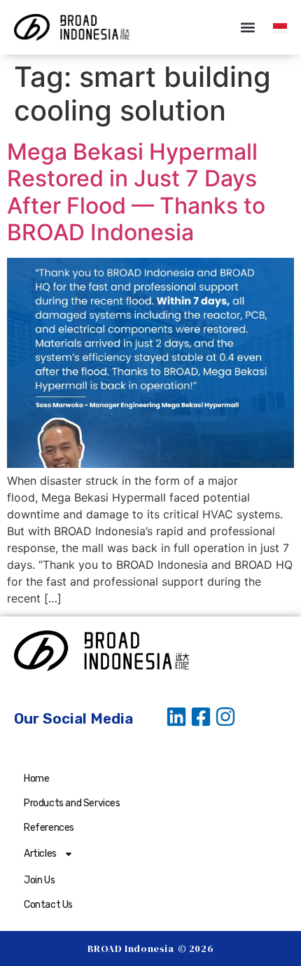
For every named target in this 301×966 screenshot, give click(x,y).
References (49, 828)
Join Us (39, 880)
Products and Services (72, 803)
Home (36, 779)
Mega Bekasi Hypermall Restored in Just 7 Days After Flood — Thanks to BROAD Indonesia (136, 192)
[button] (247, 27)
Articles (40, 854)
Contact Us (48, 905)
